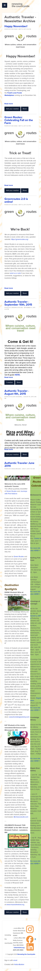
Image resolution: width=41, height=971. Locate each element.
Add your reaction (12, 109)
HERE (17, 375)
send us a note (15, 273)
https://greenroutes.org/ (19, 239)
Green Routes (11, 491)
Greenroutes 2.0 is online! (16, 200)
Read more (8, 104)
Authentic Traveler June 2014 (19, 464)
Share (25, 109)
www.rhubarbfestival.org (15, 905)
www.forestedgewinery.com (19, 717)
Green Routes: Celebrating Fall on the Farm (18, 120)
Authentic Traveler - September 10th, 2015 (18, 303)
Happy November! (15, 26)
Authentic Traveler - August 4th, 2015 (16, 392)
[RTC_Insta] (30, 929)
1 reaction (9, 382)
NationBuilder (19, 964)
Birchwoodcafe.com (21, 817)
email (15, 960)
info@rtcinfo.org (19, 948)
